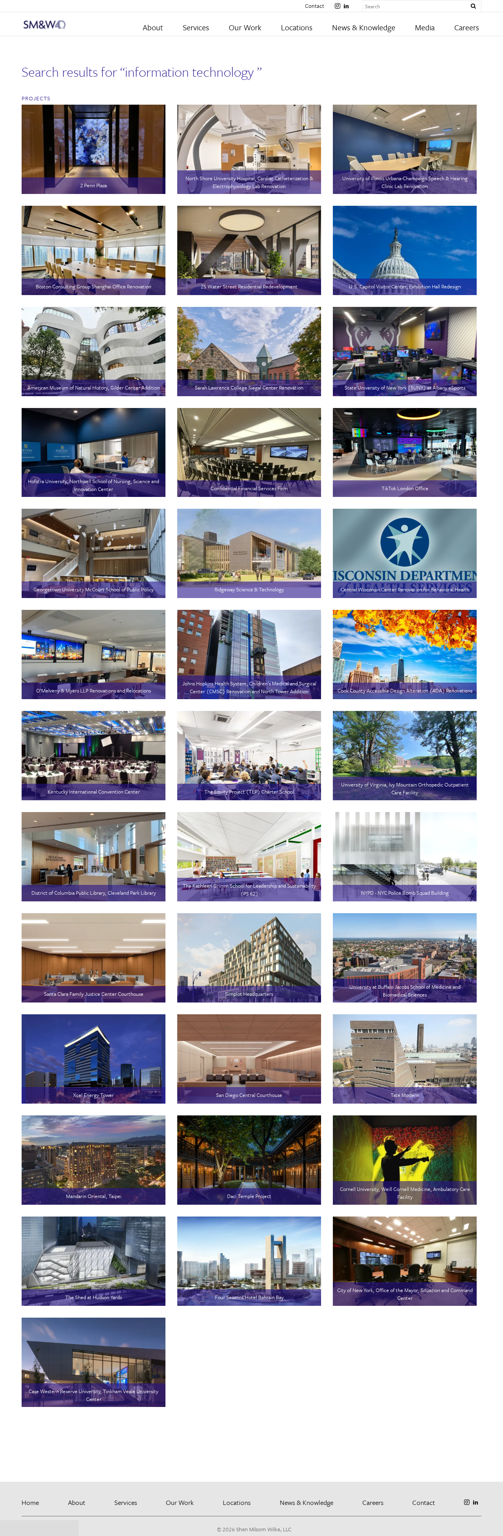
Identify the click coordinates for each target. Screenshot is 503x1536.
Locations (296, 27)
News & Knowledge (363, 27)
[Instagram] (337, 3)
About (153, 27)
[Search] (473, 6)
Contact (314, 6)
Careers (466, 27)
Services (196, 27)
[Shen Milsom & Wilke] (79, 24)
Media (425, 27)
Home (30, 1502)
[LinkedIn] (346, 3)
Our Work (245, 27)
